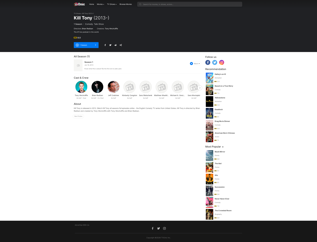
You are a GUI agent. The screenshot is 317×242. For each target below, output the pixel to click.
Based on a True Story (224, 86)
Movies (100, 4)
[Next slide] (200, 88)
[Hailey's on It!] (209, 78)
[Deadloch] (209, 113)
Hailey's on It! (220, 74)
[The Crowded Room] (209, 214)
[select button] (96, 45)
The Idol (218, 163)
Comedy (89, 24)
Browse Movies (126, 4)
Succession (220, 187)
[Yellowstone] (209, 101)
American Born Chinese (225, 133)
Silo (216, 175)
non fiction (78, 116)
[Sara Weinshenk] (146, 87)
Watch (196, 64)
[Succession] (209, 190)
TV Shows (111, 4)
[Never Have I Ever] (209, 202)
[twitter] (214, 64)
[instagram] (221, 64)
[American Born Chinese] (209, 136)
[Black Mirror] (209, 155)
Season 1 (88, 62)
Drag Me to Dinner (222, 121)
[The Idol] (209, 167)
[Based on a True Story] (209, 89)
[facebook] (207, 64)
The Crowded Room (223, 210)
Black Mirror (220, 152)
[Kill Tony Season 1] (78, 65)
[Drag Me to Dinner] (209, 125)
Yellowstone (220, 98)
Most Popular (213, 146)
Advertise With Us (82, 225)
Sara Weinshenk (145, 95)
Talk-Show (99, 24)
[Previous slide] (75, 88)
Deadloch (219, 109)
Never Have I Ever (222, 199)
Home (91, 4)
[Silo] (209, 179)
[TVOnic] (79, 4)
